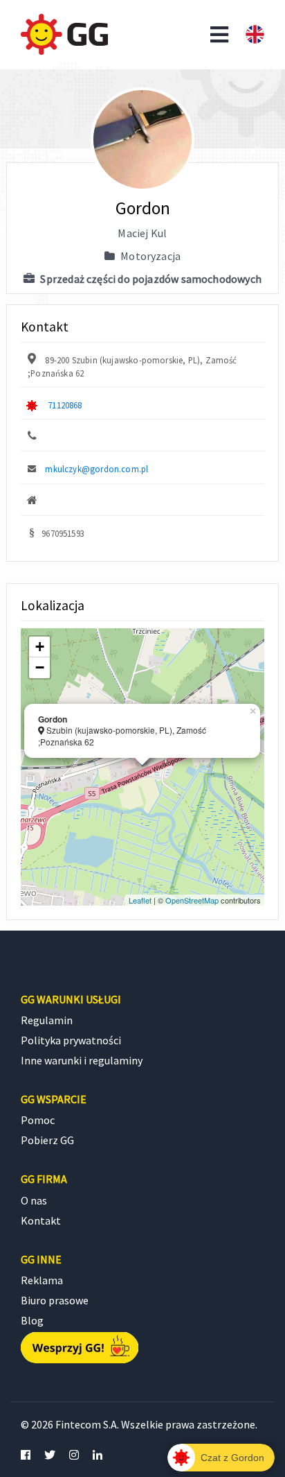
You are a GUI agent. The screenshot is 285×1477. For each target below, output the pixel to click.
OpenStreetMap (192, 900)
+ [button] (39, 646)
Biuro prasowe (55, 1300)
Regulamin (47, 1020)
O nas (34, 1200)
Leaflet (140, 900)
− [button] (39, 667)
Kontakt (41, 1220)
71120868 (65, 405)
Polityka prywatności (71, 1040)
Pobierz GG (47, 1140)
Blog (32, 1320)
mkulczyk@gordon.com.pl (96, 468)
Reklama (42, 1280)
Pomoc (38, 1120)
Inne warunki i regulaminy (81, 1060)
